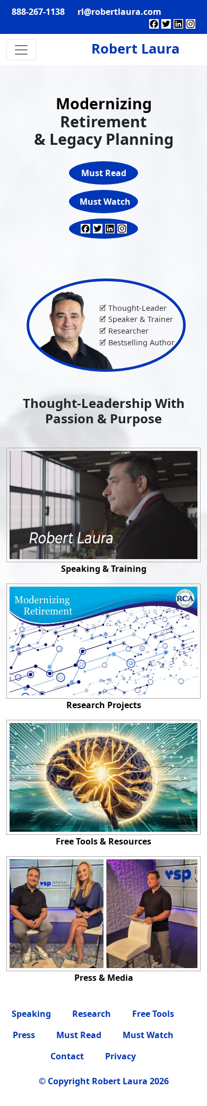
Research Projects (103, 705)
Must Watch (105, 201)
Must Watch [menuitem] (148, 1035)
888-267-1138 (38, 12)
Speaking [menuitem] (31, 1014)
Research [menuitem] (91, 1014)
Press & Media (103, 977)
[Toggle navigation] (21, 49)
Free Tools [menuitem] (153, 1014)
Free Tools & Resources (103, 841)
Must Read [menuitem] (78, 1035)
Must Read (103, 173)
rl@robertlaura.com (119, 12)
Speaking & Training (103, 568)
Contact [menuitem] (67, 1056)
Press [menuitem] (24, 1035)
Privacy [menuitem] (120, 1056)
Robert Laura (135, 48)
